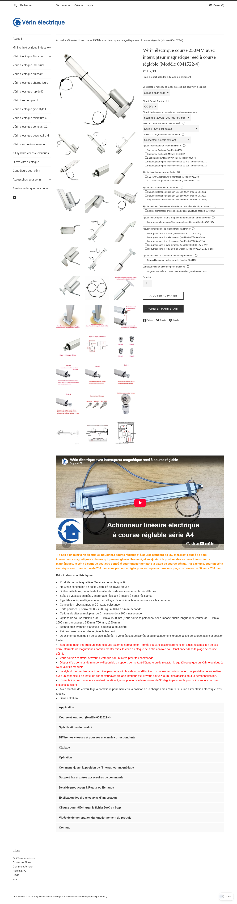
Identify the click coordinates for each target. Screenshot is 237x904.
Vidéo (16, 879)
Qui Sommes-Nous (24, 858)
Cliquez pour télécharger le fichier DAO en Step (90, 807)
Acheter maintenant (163, 308)
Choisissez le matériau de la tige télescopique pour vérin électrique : (175, 87)
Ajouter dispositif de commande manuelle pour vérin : (168, 255)
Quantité (147, 277)
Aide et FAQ (19, 870)
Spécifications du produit (75, 727)
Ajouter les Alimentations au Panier (159, 172)
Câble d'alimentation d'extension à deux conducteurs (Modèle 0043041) (181, 211)
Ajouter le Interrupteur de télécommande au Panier (167, 229)
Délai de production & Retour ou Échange (86, 787)
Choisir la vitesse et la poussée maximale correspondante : (170, 112)
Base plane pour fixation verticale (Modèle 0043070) (172, 158)
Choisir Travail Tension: (154, 101)
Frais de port (150, 76)
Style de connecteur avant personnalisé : (162, 123)
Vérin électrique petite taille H (31, 135)
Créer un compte (83, 5)
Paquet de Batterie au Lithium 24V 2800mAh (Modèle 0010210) (177, 199)
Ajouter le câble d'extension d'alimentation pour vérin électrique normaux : (177, 206)
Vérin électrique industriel (32, 65)
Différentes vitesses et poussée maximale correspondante (97, 737)
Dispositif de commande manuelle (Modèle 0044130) (172, 260)
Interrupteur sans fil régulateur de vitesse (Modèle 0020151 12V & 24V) (180, 249)
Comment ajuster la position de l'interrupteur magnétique (96, 767)
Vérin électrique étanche (32, 56)
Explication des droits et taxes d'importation (88, 797)
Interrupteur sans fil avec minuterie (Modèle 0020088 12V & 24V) (177, 245)
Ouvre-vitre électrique (26, 162)
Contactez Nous (22, 862)
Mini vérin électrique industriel (32, 47)
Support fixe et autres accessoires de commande (91, 777)
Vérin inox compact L (26, 100)
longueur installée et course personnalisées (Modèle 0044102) (176, 271)
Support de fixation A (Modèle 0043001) (165, 150)
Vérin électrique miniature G (30, 118)
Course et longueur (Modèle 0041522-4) (85, 717)
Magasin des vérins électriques (48, 896)
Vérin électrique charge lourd (32, 82)
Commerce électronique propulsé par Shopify (85, 896)
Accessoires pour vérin (32, 179)
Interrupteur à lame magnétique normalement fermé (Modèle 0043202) (180, 222)
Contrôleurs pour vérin (32, 170)
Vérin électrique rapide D (28, 91)
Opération (65, 757)
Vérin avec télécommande (29, 144)
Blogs (16, 874)
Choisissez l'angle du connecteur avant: (161, 134)
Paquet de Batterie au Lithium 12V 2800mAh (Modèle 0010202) (177, 192)
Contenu (64, 827)
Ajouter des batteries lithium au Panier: (161, 187)
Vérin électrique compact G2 (30, 126)
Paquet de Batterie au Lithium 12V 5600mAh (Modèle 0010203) (177, 196)
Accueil (17, 38)
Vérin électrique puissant (32, 74)
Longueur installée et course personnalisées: (164, 267)
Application (66, 707)
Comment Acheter (23, 866)
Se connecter (63, 5)
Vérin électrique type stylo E (30, 109)
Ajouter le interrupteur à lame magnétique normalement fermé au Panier (177, 218)
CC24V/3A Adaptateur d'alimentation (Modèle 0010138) (173, 177)
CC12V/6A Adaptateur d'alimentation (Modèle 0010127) (173, 180)
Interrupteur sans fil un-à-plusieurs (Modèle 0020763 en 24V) (176, 237)
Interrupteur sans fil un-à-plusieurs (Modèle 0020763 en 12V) (176, 241)
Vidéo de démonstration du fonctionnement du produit (95, 817)
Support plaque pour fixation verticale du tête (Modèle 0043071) (177, 162)
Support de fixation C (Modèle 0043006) (166, 154)
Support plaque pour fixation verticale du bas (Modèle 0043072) (177, 166)
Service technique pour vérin (30, 188)
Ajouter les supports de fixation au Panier (162, 146)
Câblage (64, 747)
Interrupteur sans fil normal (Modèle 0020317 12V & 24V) (174, 233)
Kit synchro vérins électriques (32, 153)
